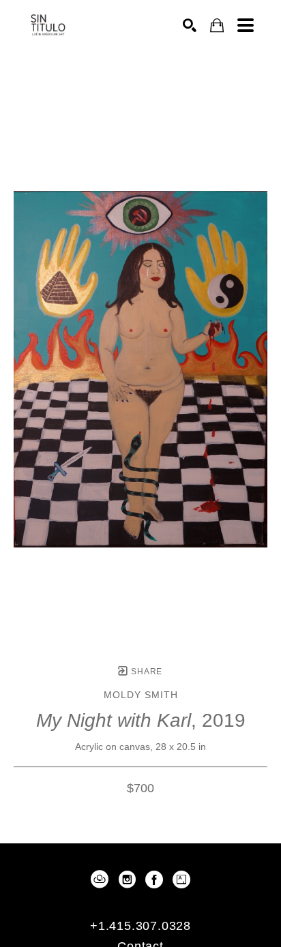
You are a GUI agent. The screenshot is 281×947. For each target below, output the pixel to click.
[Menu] (245, 25)
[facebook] (154, 879)
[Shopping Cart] (217, 25)
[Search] (189, 25)
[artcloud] (99, 879)
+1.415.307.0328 (140, 926)
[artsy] (181, 879)
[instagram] (127, 879)
